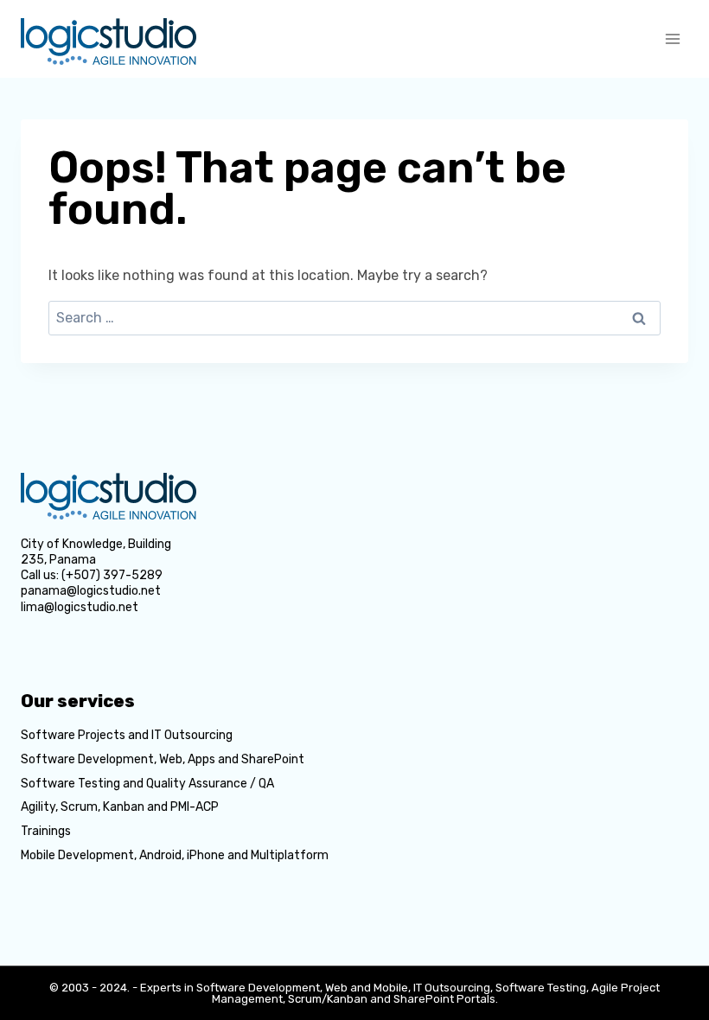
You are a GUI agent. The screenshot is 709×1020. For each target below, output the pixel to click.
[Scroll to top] (671, 904)
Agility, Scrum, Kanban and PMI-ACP (120, 807)
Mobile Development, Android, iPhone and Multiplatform (175, 855)
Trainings (46, 831)
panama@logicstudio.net (91, 590)
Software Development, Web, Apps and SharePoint (162, 759)
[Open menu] (672, 38)
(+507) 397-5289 (112, 575)
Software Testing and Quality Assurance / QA (147, 783)
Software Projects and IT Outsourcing (127, 735)
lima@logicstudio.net (79, 607)
